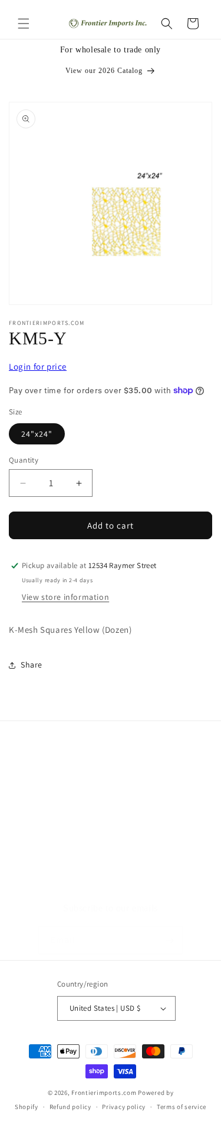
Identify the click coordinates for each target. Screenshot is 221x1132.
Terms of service (181, 1107)
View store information (65, 597)
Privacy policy (124, 1107)
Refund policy (70, 1107)
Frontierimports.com (103, 1092)
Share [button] (31, 664)
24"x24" (36, 434)
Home (35, 797)
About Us (41, 850)
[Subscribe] (169, 940)
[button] (24, 23)
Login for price (38, 366)
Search (37, 824)
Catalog (38, 877)
